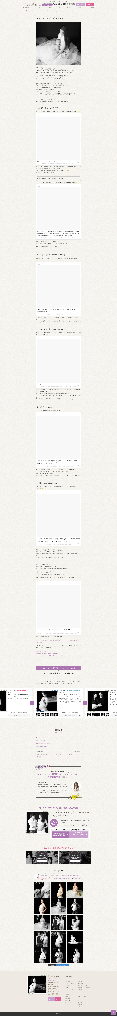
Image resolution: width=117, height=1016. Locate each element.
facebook (53, 994)
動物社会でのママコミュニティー (44, 743)
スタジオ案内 (79, 7)
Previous (32, 703)
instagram (57, 994)
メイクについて (81, 981)
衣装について (80, 983)
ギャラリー (40, 7)
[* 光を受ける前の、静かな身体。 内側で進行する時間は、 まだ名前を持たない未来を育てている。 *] (42, 906)
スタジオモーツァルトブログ (43, 11)
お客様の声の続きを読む (19, 715)
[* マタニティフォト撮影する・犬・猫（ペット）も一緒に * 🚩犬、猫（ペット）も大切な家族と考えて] (42, 890)
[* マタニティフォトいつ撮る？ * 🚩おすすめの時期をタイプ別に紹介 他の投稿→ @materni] (42, 955)
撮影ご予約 (58, 998)
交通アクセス (67, 1000)
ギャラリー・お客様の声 (69, 983)
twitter (49, 994)
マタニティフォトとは (82, 991)
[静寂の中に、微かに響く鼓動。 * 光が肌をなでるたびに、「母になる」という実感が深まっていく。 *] (58, 890)
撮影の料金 (51, 7)
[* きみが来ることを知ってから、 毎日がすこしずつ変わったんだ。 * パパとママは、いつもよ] (75, 922)
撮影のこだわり (27, 7)
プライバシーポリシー (69, 1002)
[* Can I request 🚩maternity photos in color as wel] (58, 906)
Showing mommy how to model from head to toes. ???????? (50, 384)
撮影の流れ (69, 7)
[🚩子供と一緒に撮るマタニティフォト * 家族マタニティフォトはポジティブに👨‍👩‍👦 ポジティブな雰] (42, 939)
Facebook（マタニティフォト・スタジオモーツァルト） (50, 655)
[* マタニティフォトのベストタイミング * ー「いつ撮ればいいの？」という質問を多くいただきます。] (75, 955)
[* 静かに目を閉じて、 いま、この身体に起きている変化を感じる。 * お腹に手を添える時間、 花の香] (75, 890)
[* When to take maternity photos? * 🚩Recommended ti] (58, 939)
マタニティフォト (40, 81)
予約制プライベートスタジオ (84, 987)
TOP (29, 11)
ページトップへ (113, 1012)
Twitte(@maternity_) (41, 651)
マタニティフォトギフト (69, 989)
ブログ (33, 11)
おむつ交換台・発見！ (41, 746)
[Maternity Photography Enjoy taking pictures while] (58, 955)
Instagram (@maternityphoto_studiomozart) (47, 653)
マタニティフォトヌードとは (70, 991)
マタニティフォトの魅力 (82, 996)
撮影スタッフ (67, 985)
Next (85, 703)
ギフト (60, 7)
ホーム (66, 979)
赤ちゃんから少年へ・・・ (42, 740)
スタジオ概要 (67, 981)
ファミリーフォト (58, 81)
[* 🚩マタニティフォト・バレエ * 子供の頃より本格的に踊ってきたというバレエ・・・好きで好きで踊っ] (75, 939)
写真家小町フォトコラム (83, 1006)
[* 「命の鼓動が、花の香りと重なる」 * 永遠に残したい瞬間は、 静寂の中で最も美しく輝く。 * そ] (75, 906)
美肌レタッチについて (82, 985)
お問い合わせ (51, 998)
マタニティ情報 (81, 1004)
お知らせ (80, 1002)
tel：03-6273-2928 (52, 980)
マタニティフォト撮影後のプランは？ (69, 754)
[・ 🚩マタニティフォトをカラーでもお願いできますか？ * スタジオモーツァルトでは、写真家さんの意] (42, 922)
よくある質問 (91, 7)
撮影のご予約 (67, 998)
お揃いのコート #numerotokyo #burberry (46, 161)
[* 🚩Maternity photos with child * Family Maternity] (58, 922)
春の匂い (38, 737)
